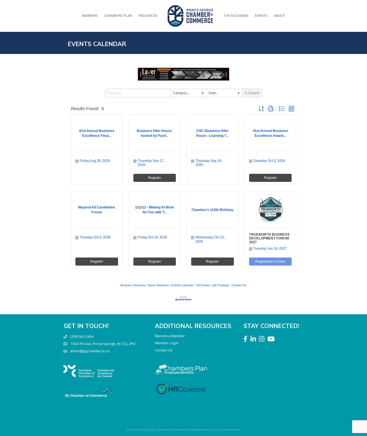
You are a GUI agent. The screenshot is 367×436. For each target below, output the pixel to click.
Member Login (166, 343)
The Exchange (235, 16)
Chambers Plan (118, 16)
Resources (147, 16)
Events (261, 16)
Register (154, 178)
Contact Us (239, 285)
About (279, 16)
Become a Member (170, 336)
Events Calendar (182, 285)
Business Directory (132, 285)
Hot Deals (202, 285)
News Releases (158, 285)
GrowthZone (232, 430)
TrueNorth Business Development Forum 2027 (269, 238)
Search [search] (253, 93)
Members (90, 16)
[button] (261, 109)
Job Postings (220, 285)
